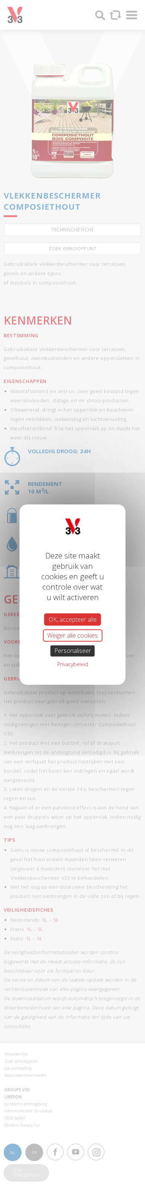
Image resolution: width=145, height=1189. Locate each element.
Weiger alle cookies (72, 635)
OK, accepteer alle (73, 619)
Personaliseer (72, 651)
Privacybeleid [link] (72, 663)
